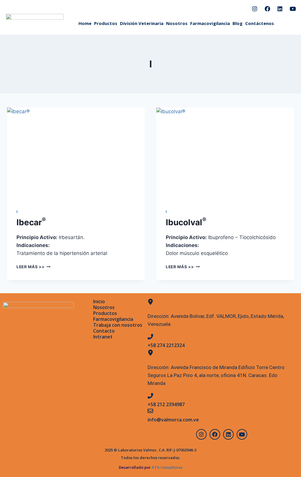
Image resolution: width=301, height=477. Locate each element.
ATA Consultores (167, 467)
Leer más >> (33, 266)
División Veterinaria (141, 23)
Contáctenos (259, 23)
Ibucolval (186, 222)
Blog (238, 23)
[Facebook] (267, 8)
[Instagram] (254, 8)
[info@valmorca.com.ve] (150, 410)
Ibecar (31, 222)
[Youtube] (292, 8)
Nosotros (177, 23)
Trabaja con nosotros (117, 325)
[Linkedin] (279, 8)
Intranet (103, 336)
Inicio (99, 301)
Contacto (104, 331)
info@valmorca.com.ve (173, 419)
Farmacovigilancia (210, 23)
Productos (105, 23)
